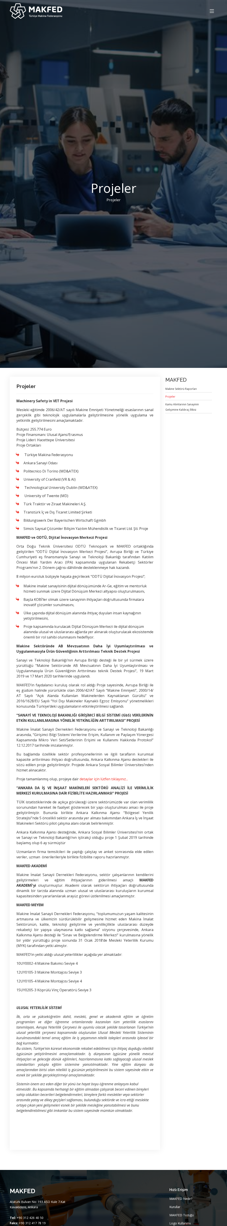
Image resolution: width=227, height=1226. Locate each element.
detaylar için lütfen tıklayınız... (104, 779)
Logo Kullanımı (180, 1223)
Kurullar (174, 1206)
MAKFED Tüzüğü (181, 1215)
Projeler (114, 199)
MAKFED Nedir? (180, 1198)
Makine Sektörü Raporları (181, 389)
